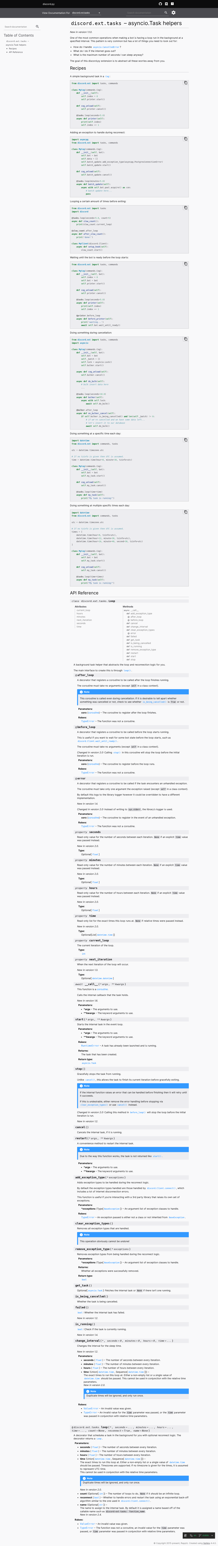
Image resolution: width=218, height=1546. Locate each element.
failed (134, 636)
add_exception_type (141, 613)
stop (133, 659)
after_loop (136, 616)
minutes (81, 616)
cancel (134, 623)
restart (134, 653)
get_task (135, 640)
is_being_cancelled (141, 643)
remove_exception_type (143, 649)
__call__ (135, 610)
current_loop (83, 610)
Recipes (13, 48)
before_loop (137, 620)
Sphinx (206, 1543)
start (133, 656)
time (79, 626)
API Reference (16, 52)
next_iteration (84, 620)
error (133, 633)
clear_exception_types (143, 630)
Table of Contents (19, 35)
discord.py (49, 4)
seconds (81, 623)
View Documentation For (56, 12)
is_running (136, 646)
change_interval (139, 626)
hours (80, 613)
